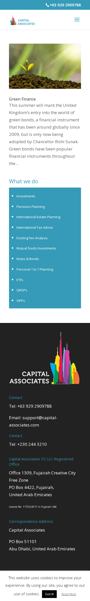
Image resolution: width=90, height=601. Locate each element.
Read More (69, 594)
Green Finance (22, 99)
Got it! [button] (49, 594)
